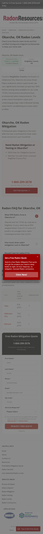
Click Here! (21, 274)
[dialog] (21, 267)
